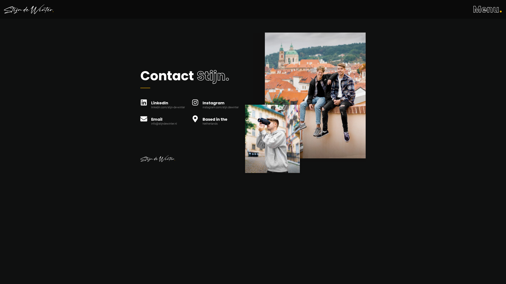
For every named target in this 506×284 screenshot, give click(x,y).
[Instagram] (195, 104)
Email (156, 119)
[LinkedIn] (143, 104)
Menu (486, 9)
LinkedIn (159, 103)
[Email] (143, 120)
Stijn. (213, 76)
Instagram (214, 103)
